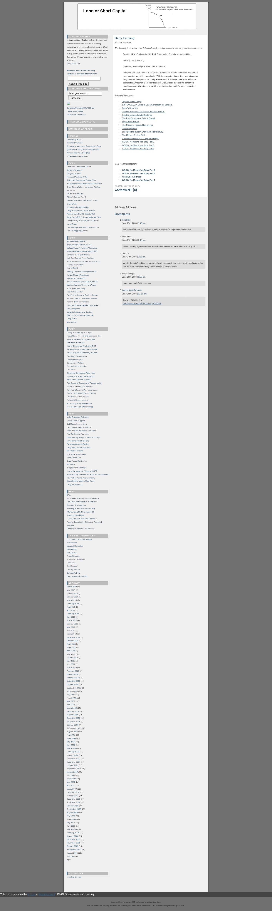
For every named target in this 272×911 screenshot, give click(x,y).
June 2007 (71, 779)
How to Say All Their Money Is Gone (82, 353)
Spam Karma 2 (46, 894)
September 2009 (74, 688)
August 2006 (72, 812)
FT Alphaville (72, 543)
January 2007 (72, 796)
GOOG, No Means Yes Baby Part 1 (138, 149)
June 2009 (71, 698)
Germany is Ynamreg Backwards (80, 529)
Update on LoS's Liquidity (78, 207)
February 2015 (73, 604)
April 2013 (71, 617)
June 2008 (71, 738)
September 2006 (74, 809)
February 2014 (73, 614)
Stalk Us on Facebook (76, 115)
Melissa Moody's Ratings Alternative (82, 248)
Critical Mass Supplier (76, 421)
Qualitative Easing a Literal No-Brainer (83, 149)
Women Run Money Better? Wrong (81, 393)
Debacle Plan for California (78, 302)
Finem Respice (73, 556)
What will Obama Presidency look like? (83, 305)
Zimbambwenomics (75, 360)
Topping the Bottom (75, 265)
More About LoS (73, 64)
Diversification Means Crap (80, 481)
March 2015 (72, 600)
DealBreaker (72, 549)
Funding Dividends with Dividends (137, 115)
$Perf (69, 495)
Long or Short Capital (105, 11)
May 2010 (71, 661)
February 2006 (73, 833)
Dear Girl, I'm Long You (76, 505)
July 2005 (71, 856)
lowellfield (126, 220)
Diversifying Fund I (74, 139)
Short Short (71, 204)
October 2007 (72, 765)
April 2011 (71, 651)
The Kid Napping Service (77, 231)
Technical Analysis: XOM (77, 177)
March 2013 (72, 620)
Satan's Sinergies (130, 108)
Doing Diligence (73, 309)
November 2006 (73, 802)
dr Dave (32, 894)
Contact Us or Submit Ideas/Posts (82, 74)
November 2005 (73, 843)
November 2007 (73, 762)
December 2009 (73, 678)
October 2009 (72, 684)
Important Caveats (74, 143)
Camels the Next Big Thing (78, 441)
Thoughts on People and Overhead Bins (84, 336)
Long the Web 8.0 (74, 484)
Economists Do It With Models (79, 539)
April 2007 (71, 785)
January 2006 (72, 836)
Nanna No (71, 190)
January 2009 (72, 715)
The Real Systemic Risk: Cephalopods (83, 227)
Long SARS (72, 319)
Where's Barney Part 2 (76, 197)
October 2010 (72, 658)
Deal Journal (72, 566)
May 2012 (71, 627)
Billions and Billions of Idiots (78, 380)
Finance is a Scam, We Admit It (80, 376)
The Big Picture (73, 569)
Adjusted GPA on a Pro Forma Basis (82, 390)
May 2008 (71, 742)
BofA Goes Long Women (77, 156)
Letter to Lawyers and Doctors (79, 312)
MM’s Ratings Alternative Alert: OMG (82, 251)
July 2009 (71, 695)
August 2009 (72, 691)
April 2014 (71, 610)
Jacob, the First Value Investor (80, 387)
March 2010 (72, 667)
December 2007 (73, 759)
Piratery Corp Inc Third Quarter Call (81, 272)
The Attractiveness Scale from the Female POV (143, 111)
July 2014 (71, 607)
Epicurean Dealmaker (76, 559)
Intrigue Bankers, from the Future (81, 339)
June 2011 (71, 647)
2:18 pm (141, 240)
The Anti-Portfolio (129, 128)
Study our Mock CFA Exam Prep (81, 70)
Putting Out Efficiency (76, 288)
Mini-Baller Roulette (75, 451)
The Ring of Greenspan (77, 356)
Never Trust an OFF (75, 194)
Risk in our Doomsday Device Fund (81, 180)
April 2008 (71, 745)
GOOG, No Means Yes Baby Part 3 (138, 145)
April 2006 (71, 826)
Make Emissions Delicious (77, 417)
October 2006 (72, 806)
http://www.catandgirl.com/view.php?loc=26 (142, 303)
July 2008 (71, 735)
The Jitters (71, 370)
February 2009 (73, 711)
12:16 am (142, 294)
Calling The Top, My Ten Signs (80, 332)
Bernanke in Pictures (75, 363)
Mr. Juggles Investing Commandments (83, 498)
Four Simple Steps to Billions (79, 427)
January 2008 (72, 755)
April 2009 (71, 705)
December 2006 (73, 799)
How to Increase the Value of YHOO (82, 282)
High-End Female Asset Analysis (80, 258)
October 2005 (72, 846)
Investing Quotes (74, 877)
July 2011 (71, 644)
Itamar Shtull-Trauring (132, 290)
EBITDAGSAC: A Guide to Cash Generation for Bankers (147, 105)
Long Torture (72, 224)
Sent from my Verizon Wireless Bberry (82, 221)
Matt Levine (72, 553)
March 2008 (72, 748)
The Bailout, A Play (75, 292)
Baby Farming (125, 38)
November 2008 (73, 722)
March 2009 (72, 708)
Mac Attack (71, 322)
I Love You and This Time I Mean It (82, 519)
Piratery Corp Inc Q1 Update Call (81, 214)
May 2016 (71, 590)
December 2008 (73, 718)
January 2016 (72, 593)
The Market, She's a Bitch (133, 135)
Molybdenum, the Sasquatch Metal (81, 431)
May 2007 (71, 782)
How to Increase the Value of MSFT (82, 471)
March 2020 (72, 587)
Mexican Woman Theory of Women (81, 285)
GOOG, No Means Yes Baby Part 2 (138, 142)
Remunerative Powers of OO (79, 245)
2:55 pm (141, 257)
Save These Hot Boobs (77, 461)
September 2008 (74, 728)
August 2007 (72, 772)
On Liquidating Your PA (77, 366)
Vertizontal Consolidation (77, 400)
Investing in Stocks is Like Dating (81, 509)
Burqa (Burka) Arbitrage (77, 468)
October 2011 (72, 641)
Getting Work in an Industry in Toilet (82, 200)
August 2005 (72, 853)
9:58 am (141, 277)
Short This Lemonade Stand (79, 167)
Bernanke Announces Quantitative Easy (84, 146)
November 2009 (73, 681)
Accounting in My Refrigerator (79, 403)
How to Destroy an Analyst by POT (81, 346)
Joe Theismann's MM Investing (80, 407)
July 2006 (71, 816)
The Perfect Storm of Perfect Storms (82, 295)
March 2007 (72, 789)
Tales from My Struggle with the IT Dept (83, 437)
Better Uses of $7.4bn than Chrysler (82, 349)
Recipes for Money (75, 170)
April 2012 (71, 630)
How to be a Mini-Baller (76, 454)
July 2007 (71, 775)
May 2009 (71, 701)
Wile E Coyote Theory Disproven (80, 315)
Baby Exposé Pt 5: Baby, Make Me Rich (84, 217)
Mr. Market (71, 464)
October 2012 (72, 624)
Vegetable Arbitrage (130, 121)
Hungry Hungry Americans (78, 275)
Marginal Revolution (75, 546)
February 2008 (73, 752)
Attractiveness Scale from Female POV (83, 261)
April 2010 (71, 664)
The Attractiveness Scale (77, 444)
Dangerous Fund (74, 174)
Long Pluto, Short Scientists (78, 447)
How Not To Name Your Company (81, 478)
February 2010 (73, 671)
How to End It (72, 268)
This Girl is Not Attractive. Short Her (81, 502)
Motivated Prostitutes (76, 343)
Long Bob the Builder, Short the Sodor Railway (142, 132)
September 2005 (74, 849)
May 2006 (71, 823)
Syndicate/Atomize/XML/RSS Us (80, 108)
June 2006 (71, 819)
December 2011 (73, 637)
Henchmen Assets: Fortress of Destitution (84, 183)
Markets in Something (76, 278)
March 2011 (72, 654)
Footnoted (71, 563)
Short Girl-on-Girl (74, 458)
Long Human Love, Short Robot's (81, 211)
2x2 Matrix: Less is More (77, 424)
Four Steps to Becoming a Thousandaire (84, 383)
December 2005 (73, 839)
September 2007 (74, 769)
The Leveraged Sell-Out (77, 576)
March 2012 (72, 634)
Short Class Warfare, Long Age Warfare (83, 187)
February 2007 (73, 792)
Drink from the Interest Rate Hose (81, 373)
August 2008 (72, 732)
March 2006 (72, 829)
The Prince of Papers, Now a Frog (137, 125)
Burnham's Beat (73, 573)
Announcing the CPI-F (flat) (78, 153)
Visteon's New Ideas (75, 515)
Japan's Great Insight (131, 101)
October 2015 (72, 597)
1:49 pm (141, 223)
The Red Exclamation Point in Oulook (138, 118)
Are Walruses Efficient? (76, 241)
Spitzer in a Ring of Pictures (78, 255)
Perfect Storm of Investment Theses (82, 298)
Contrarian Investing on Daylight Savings (140, 138)
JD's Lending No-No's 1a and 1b (80, 512)
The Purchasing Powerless (78, 434)
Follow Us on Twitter (75, 111)
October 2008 (72, 725)
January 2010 (72, 674)
